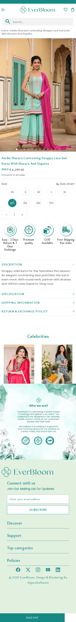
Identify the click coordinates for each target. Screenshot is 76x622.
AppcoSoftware (38, 582)
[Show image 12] (59, 149)
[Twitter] (28, 570)
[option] (19, 364)
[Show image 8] (44, 149)
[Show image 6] (36, 149)
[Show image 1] (17, 149)
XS (12, 192)
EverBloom (27, 577)
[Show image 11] (55, 149)
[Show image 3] (24, 149)
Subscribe (38, 509)
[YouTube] (48, 569)
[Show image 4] (28, 149)
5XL (51, 203)
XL (64, 192)
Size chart (67, 184)
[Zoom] (72, 42)
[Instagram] (38, 570)
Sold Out (32, 617)
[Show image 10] (51, 149)
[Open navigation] (3, 10)
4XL (38, 203)
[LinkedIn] (58, 570)
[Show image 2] (20, 149)
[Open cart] (73, 10)
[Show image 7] (40, 149)
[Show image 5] (32, 149)
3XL (25, 203)
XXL (12, 203)
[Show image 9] (48, 149)
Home (4, 30)
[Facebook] (18, 570)
